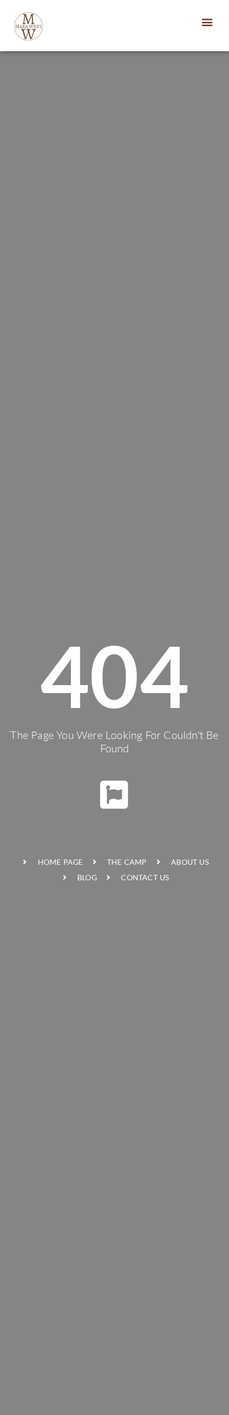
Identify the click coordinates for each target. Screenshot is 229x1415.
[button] (207, 21)
